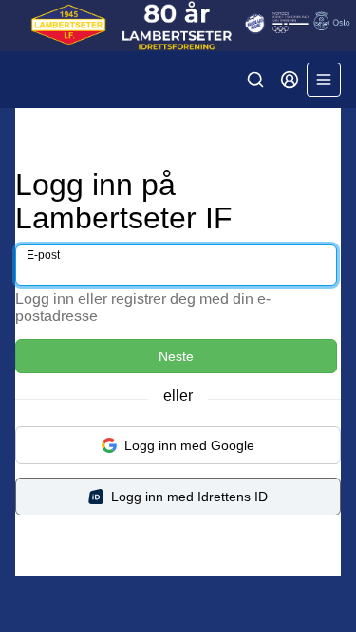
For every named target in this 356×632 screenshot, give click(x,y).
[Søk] (255, 80)
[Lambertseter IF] (178, 25)
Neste (176, 356)
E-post (43, 255)
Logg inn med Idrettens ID (189, 496)
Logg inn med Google (189, 445)
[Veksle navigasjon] (324, 80)
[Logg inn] (289, 80)
